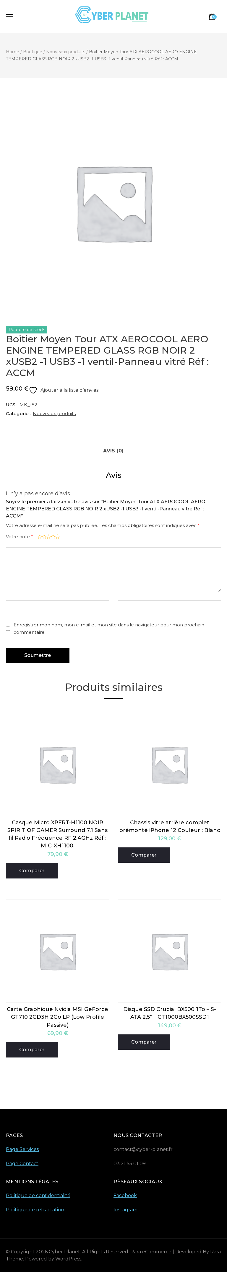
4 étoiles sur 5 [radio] (52, 536)
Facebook (125, 1195)
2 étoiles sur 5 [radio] (43, 536)
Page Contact (22, 1163)
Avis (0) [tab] (113, 451)
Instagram (125, 1210)
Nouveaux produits (54, 413)
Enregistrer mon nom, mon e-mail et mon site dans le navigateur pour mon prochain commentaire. (109, 628)
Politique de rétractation (35, 1210)
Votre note (19, 536)
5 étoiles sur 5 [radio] (57, 536)
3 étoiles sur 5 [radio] (48, 536)
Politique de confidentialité (38, 1195)
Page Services (22, 1149)
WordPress (68, 1259)
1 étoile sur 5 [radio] (39, 536)
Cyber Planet (64, 1252)
